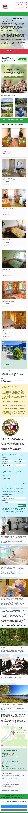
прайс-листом (16, 512)
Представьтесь (6, 496)
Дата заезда (5, 459)
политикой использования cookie (16, 803)
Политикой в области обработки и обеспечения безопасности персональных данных (13, 493)
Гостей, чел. (18, 463)
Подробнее (5, 367)
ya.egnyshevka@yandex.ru (22, 5)
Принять (14, 806)
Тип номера (5, 463)
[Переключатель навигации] (2, 14)
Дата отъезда (18, 459)
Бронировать (21, 505)
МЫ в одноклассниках (8, 763)
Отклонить (14, 810)
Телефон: (4, 500)
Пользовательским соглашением (9, 491)
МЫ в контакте (18, 763)
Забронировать (6, 153)
